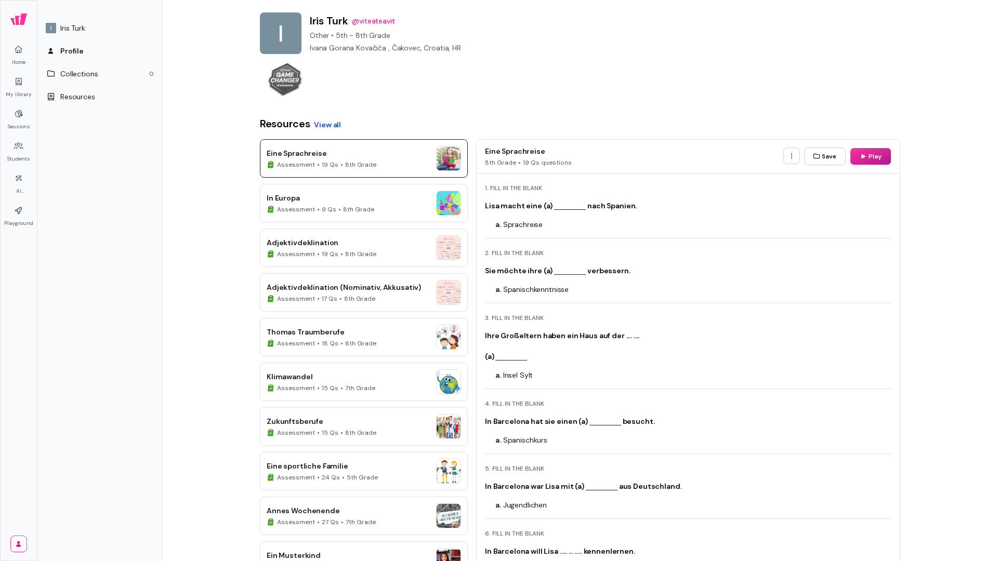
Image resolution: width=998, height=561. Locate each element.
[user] (18, 544)
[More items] (791, 156)
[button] (100, 28)
